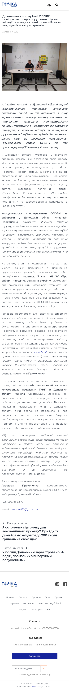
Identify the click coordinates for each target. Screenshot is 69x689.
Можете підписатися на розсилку (34, 675)
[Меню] (63, 5)
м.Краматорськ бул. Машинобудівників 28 (34, 645)
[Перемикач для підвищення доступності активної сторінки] (49, 5)
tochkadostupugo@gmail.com (25, 628)
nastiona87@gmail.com (25, 509)
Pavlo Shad (36, 686)
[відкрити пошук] (57, 5)
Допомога (34, 656)
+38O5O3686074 (50, 628)
